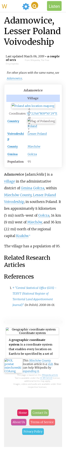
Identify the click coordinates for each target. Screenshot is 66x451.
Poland (32, 126)
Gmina (12, 154)
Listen (54, 6)
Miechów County (18, 195)
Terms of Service (42, 422)
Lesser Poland (37, 133)
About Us (18, 422)
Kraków (22, 236)
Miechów (34, 146)
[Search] (34, 5)
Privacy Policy (33, 431)
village (9, 181)
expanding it (31, 371)
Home (23, 412)
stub (50, 364)
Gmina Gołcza (32, 188)
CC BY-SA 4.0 (46, 377)
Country (13, 121)
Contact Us (40, 412)
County (12, 146)
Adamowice (14, 78)
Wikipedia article (50, 374)
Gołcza (32, 154)
